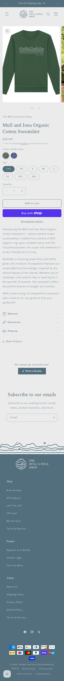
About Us (12, 587)
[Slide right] (39, 108)
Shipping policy (43, 674)
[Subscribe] (53, 418)
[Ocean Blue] (14, 156)
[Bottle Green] (6, 156)
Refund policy (29, 669)
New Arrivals (14, 490)
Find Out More (15, 565)
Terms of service (24, 674)
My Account (14, 521)
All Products (14, 498)
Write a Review (35, 372)
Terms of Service (16, 528)
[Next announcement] (57, 3)
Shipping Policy (15, 594)
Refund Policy (14, 610)
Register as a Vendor (19, 550)
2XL (20, 176)
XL (7, 176)
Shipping (24, 144)
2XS (8, 169)
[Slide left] (24, 108)
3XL (34, 176)
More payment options (32, 221)
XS (21, 169)
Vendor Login (14, 558)
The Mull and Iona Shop (30, 664)
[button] (7, 14)
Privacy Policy (15, 602)
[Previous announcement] (6, 3)
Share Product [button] (14, 341)
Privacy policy (46, 669)
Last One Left (14, 505)
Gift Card (12, 513)
